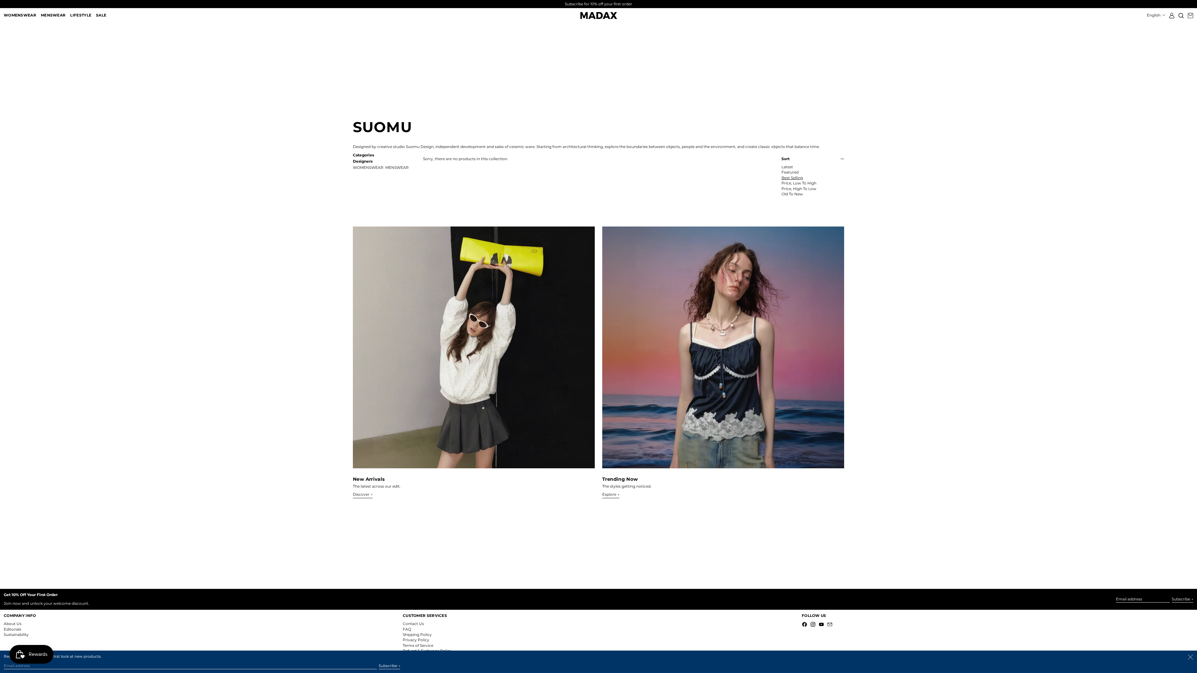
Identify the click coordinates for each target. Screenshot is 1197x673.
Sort (785, 159)
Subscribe (1181, 599)
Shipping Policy (417, 634)
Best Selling (792, 178)
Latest (787, 167)
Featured (790, 172)
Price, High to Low (798, 189)
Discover (361, 494)
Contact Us (413, 623)
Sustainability (16, 634)
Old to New (792, 194)
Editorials (12, 629)
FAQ (407, 629)
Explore (609, 494)
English (1154, 15)
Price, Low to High (798, 183)
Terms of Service (418, 645)
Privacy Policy (416, 639)
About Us (13, 623)
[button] (1181, 15)
